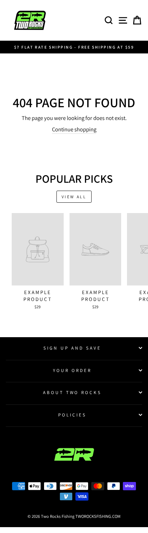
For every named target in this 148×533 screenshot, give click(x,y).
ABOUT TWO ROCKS (72, 392)
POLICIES (72, 415)
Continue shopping (74, 129)
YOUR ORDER (72, 370)
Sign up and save (72, 348)
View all (74, 196)
